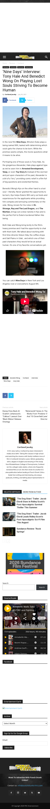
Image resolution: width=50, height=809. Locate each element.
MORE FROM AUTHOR (32, 492)
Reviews (12, 63)
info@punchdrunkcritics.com (30, 785)
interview (35, 378)
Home (5, 63)
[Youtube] (38, 792)
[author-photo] (25, 444)
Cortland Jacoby (10, 94)
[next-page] (8, 541)
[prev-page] (4, 541)
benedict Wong (15, 378)
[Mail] (25, 792)
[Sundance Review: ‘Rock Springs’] (9, 531)
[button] (4, 57)
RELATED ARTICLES (12, 492)
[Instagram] (18, 792)
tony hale (16, 381)
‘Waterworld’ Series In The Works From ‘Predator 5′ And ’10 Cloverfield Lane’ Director (36, 415)
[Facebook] (5, 395)
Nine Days (7, 381)
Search (5, 583)
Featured (20, 67)
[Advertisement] (25, 27)
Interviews (29, 67)
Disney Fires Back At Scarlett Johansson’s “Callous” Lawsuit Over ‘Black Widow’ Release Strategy (12, 416)
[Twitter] (11, 395)
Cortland (21, 63)
